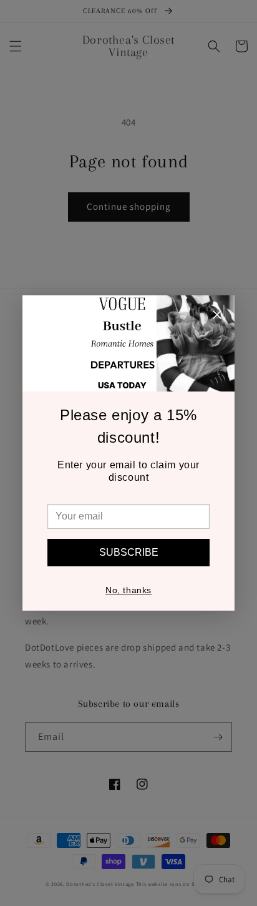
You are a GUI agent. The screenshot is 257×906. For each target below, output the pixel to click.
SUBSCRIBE (128, 552)
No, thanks (128, 590)
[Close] (217, 316)
